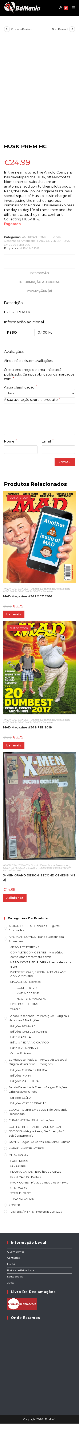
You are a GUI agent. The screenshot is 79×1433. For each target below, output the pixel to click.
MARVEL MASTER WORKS (26, 1148)
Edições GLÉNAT (21, 1097)
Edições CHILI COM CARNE (28, 1031)
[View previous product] (7, 29)
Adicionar (14, 898)
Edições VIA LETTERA (24, 1081)
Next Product (60, 29)
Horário (11, 1264)
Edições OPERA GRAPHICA (28, 1070)
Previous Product (21, 29)
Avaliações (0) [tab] (39, 291)
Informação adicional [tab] (39, 282)
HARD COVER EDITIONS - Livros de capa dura (40, 964)
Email (48, 441)
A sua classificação (20, 387)
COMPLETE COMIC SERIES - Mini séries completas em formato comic (37, 869)
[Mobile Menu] (72, 7)
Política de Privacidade (20, 1270)
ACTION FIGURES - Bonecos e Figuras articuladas (34, 928)
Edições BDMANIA (22, 1026)
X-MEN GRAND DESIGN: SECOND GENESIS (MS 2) (39, 877)
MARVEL (34, 248)
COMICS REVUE (27, 987)
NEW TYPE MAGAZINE (31, 998)
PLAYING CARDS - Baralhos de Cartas (35, 1171)
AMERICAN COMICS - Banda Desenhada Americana (36, 588)
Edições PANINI (20, 1075)
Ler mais (13, 614)
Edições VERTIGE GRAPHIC (28, 1103)
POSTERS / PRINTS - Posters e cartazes (35, 1211)
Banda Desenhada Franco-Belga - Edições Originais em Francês (38, 1089)
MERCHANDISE (19, 1154)
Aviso (10, 1282)
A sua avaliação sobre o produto (32, 399)
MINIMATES (18, 1166)
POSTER (14, 1205)
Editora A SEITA (20, 1037)
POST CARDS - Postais (25, 1177)
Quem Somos (15, 1251)
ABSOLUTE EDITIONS (24, 947)
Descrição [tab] (39, 273)
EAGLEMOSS (19, 1161)
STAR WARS (18, 1188)
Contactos (13, 1257)
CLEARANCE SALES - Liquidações (31, 1120)
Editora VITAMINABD (24, 1048)
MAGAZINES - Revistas (39, 591)
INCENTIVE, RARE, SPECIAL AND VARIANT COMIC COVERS (38, 974)
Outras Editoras (20, 1053)
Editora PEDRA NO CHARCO (29, 1042)
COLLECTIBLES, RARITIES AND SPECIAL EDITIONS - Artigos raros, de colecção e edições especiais (36, 1131)
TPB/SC (15, 1009)
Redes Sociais (15, 1276)
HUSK (24, 248)
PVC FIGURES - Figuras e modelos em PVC (39, 1182)
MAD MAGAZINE (13, 591)
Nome (10, 441)
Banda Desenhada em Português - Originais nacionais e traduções (39, 1018)
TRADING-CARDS (22, 1198)
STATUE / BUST (20, 1193)
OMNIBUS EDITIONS (24, 1004)
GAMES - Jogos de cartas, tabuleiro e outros (39, 1142)
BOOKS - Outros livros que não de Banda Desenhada (38, 1112)
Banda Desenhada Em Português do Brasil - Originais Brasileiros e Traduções (39, 1062)
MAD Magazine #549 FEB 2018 (27, 727)
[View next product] (72, 29)
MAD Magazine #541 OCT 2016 (27, 596)
